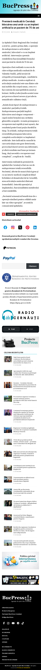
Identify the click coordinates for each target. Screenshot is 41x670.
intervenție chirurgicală (26, 214)
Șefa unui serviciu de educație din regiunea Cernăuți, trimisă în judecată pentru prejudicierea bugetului (25, 454)
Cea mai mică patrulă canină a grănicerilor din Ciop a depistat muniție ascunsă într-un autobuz (24, 542)
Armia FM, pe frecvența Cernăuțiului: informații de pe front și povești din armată (23, 491)
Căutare (33, 266)
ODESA (4, 656)
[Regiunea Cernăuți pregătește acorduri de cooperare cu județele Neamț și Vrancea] (8, 431)
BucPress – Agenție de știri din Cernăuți (17, 665)
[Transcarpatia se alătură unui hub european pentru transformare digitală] (8, 481)
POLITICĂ (5, 629)
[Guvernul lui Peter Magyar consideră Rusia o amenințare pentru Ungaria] (8, 518)
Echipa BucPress (7, 617)
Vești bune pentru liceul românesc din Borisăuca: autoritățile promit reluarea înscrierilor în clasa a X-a (23, 360)
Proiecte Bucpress (8, 611)
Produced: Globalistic (23, 667)
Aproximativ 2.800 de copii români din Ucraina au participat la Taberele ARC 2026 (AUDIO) (24, 373)
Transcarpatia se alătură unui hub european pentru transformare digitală (23, 479)
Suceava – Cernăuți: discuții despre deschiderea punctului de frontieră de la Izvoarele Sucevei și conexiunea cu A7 (24, 385)
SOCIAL (5, 636)
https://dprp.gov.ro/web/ (20, 302)
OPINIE (4, 642)
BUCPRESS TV (7, 647)
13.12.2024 (7, 32)
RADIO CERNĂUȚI (8, 650)
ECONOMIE (6, 632)
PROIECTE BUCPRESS (9, 660)
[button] (38, 15)
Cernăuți (10, 214)
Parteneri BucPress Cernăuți (12, 614)
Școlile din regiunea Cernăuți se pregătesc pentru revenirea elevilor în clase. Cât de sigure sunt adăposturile (24, 529)
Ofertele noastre (8, 608)
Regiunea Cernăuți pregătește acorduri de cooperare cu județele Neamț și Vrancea (25, 429)
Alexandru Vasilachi (19, 32)
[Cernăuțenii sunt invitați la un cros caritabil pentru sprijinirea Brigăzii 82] (8, 469)
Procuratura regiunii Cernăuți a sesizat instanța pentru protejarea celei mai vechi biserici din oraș (25, 399)
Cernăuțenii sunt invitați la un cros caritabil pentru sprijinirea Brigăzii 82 (24, 467)
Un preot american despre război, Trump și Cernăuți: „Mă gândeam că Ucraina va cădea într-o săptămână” (25, 504)
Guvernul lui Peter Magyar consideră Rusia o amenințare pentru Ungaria (23, 517)
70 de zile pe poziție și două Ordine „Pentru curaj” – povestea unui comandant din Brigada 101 (24, 441)
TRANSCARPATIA (8, 653)
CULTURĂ (5, 639)
